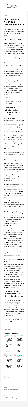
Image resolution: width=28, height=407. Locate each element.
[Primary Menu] (2, 6)
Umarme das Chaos (11, 389)
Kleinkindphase (15, 376)
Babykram (9, 376)
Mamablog (6, 15)
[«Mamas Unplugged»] (11, 5)
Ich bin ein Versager (11, 397)
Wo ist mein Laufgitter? (9, 336)
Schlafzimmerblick (7, 377)
